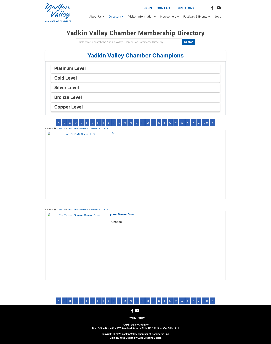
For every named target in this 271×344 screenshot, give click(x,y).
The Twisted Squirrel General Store (113, 214)
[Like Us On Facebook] (213, 8)
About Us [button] (95, 16)
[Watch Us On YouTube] (219, 8)
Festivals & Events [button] (195, 16)
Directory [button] (115, 16)
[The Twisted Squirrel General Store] (78, 243)
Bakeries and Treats (99, 128)
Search (188, 42)
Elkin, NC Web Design (121, 337)
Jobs (218, 16)
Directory (185, 8)
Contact (164, 8)
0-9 (206, 122)
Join (148, 8)
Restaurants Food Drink (77, 128)
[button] (135, 55)
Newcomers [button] (168, 16)
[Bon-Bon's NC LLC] (78, 162)
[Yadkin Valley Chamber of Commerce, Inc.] (58, 12)
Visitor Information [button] (141, 16)
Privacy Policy (136, 317)
